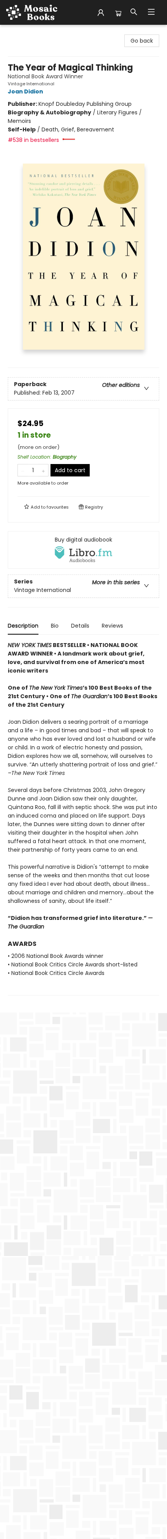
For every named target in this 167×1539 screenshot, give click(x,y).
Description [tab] (23, 626)
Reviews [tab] (112, 626)
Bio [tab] (55, 626)
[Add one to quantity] (43, 470)
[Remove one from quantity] (23, 470)
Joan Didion (25, 91)
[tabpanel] (83, 818)
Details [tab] (80, 626)
